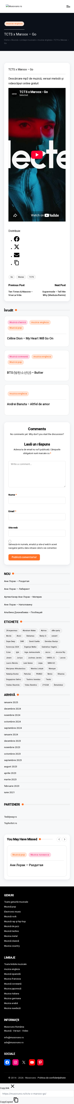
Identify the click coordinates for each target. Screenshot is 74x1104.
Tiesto (48, 679)
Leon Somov (28, 663)
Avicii (19, 636)
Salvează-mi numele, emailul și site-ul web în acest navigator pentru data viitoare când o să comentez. (32, 546)
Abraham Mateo (29, 630)
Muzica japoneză (12, 988)
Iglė (17, 652)
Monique (52, 668)
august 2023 (10, 766)
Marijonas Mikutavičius (15, 668)
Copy (6, 1101)
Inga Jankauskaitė (32, 652)
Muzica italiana (11, 993)
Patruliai (27, 674)
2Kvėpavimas (11, 630)
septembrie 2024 (13, 728)
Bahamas (30, 636)
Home (6, 40)
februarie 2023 (11, 786)
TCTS (31, 277)
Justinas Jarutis (35, 658)
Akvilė (8, 636)
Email (12, 511)
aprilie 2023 (10, 773)
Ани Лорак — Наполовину (18, 604)
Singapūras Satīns (13, 679)
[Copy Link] (16, 264)
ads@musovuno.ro (14, 1042)
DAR (22, 641)
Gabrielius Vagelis (49, 647)
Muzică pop (16, 328)
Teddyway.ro (10, 816)
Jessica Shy (60, 652)
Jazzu (47, 652)
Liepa (40, 663)
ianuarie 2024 (11, 734)
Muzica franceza (12, 978)
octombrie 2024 (12, 721)
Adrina (43, 630)
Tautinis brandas (33, 679)
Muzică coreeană (19, 356)
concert (54, 636)
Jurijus (20, 658)
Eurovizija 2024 (12, 647)
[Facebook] (16, 240)
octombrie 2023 (12, 753)
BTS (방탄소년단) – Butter (25, 372)
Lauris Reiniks (12, 663)
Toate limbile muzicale (15, 964)
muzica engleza (14, 24)
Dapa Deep (10, 641)
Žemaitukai (58, 685)
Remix (49, 674)
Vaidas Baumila (12, 685)
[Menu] (68, 6)
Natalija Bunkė (12, 674)
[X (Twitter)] (16, 248)
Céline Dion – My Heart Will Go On (30, 338)
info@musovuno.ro (14, 1037)
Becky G (43, 636)
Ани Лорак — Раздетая (16, 581)
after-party (56, 630)
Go (11, 277)
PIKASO (39, 674)
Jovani (9, 658)
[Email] (16, 256)
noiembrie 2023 (12, 747)
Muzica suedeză (12, 1008)
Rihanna (61, 674)
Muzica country (12, 945)
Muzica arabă (11, 1003)
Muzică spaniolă (12, 973)
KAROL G (51, 658)
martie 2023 (10, 779)
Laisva (62, 658)
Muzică (14, 40)
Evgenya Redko (30, 647)
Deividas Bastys (51, 641)
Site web (13, 527)
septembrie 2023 (13, 760)
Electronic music (12, 911)
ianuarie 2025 (11, 702)
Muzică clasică (18, 322)
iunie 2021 (9, 792)
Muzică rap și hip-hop (15, 921)
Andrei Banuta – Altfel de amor (28, 404)
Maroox (21, 277)
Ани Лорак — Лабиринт (17, 588)
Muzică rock (10, 916)
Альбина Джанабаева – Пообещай (23, 612)
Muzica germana (12, 998)
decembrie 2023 (12, 740)
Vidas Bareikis (31, 685)
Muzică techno (11, 931)
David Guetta (34, 641)
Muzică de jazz (11, 926)
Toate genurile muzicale (16, 901)
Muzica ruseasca (40, 855)
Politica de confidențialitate (52, 1077)
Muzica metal (11, 936)
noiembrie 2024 (12, 715)
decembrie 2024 (12, 708)
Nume (12, 494)
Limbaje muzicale (28, 40)
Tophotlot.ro (10, 823)
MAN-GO (51, 663)
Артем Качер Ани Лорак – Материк (23, 596)
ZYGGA (45, 685)
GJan (8, 652)
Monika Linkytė (37, 668)
